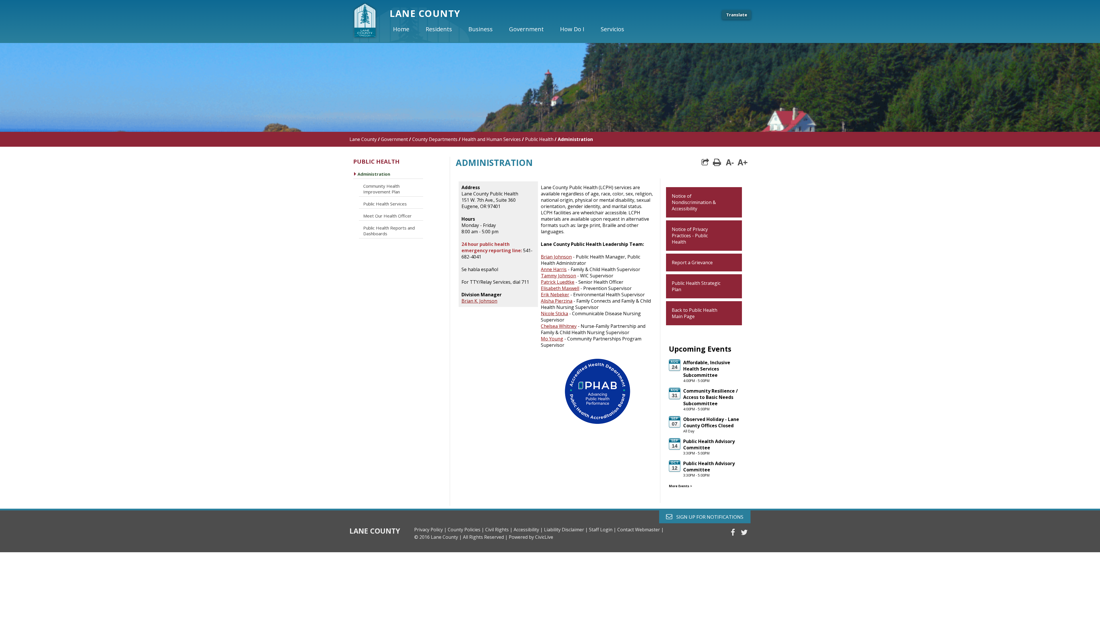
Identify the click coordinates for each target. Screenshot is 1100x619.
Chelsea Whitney (559, 326)
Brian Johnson (556, 257)
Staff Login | (602, 529)
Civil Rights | (498, 529)
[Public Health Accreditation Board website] (597, 425)
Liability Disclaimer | (566, 529)
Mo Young (552, 339)
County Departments (434, 139)
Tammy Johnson (558, 276)
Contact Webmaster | (640, 529)
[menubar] (513, 29)
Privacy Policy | (430, 529)
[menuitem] (406, 29)
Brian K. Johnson (479, 301)
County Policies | (466, 529)
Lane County (363, 139)
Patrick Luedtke (557, 282)
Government (394, 139)
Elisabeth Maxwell (560, 288)
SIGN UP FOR (707, 516)
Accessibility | (528, 529)
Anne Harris (554, 269)
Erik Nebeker (555, 294)
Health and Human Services (491, 139)
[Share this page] (705, 162)
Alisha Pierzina (556, 301)
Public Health (539, 139)
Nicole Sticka (554, 313)
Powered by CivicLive (531, 537)
